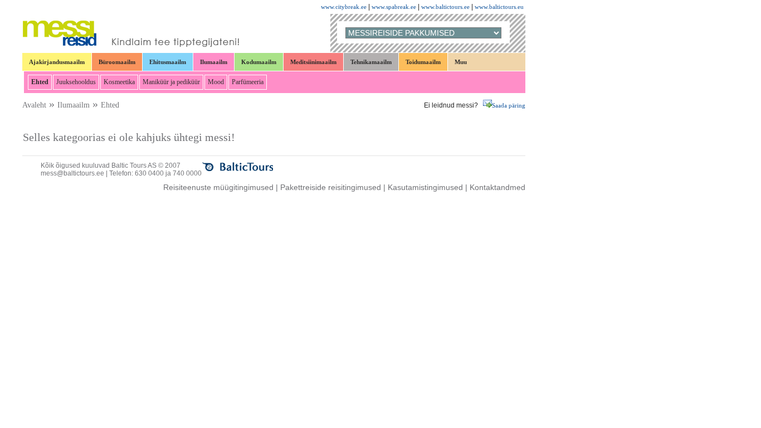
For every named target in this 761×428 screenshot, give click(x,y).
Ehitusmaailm (167, 62)
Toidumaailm (423, 62)
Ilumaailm (213, 62)
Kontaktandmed (497, 187)
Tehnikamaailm (371, 62)
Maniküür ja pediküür (171, 82)
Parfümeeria (248, 82)
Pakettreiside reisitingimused (330, 187)
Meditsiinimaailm (313, 62)
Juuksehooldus (76, 82)
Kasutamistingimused (425, 187)
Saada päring (508, 105)
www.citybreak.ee (344, 6)
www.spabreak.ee (394, 6)
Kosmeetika (119, 82)
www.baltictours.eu (499, 6)
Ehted (39, 82)
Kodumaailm (258, 62)
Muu (461, 62)
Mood (216, 82)
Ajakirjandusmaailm (57, 62)
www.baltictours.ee (445, 6)
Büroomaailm (117, 62)
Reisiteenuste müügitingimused (218, 187)
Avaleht (34, 105)
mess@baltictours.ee (72, 173)
